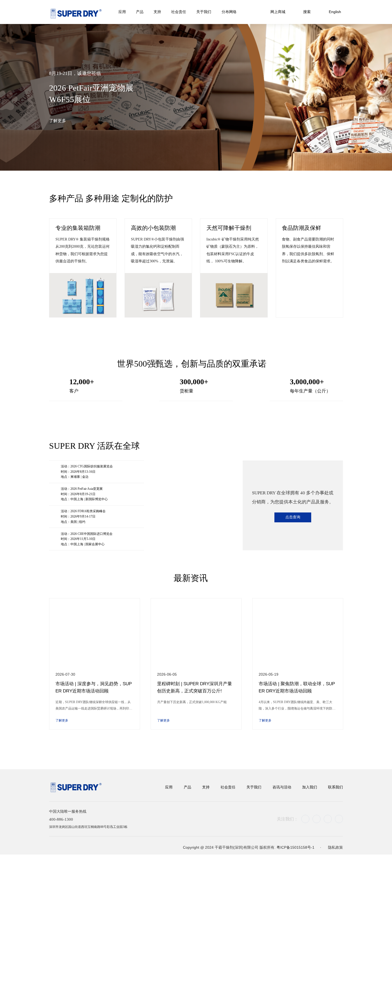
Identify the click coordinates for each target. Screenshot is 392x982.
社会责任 (228, 788)
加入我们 (309, 788)
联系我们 (335, 788)
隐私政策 (335, 851)
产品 (187, 788)
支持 (206, 788)
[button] (185, 160)
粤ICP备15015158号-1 (295, 851)
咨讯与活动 (282, 788)
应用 (169, 788)
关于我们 (253, 788)
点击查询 (292, 517)
